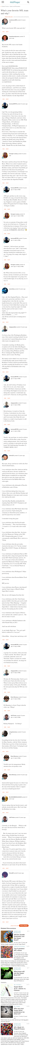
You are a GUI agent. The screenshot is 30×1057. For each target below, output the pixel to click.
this (19, 189)
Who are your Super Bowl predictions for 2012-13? (19, 1011)
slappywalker (12, 327)
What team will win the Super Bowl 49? (19, 973)
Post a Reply (23, 925)
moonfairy (12, 289)
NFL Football (18, 984)
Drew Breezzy (14, 697)
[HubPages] (15, 2)
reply (3, 31)
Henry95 (11, 873)
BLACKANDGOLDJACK (15, 797)
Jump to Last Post (9, 16)
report (7, 31)
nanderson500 (13, 20)
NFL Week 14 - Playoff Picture (19, 1028)
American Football (19, 946)
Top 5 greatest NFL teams (19, 949)
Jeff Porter (13, 715)
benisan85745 (13, 103)
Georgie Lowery (13, 153)
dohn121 (11, 455)
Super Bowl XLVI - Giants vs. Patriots (20, 988)
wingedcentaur (13, 732)
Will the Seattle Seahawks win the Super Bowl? (19, 937)
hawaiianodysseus (14, 36)
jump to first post (15, 925)
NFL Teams (17, 1006)
